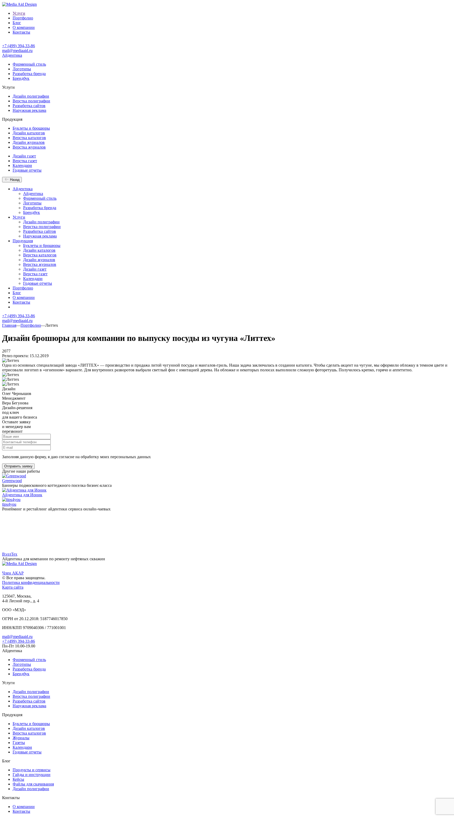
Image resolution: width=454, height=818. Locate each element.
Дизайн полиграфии (31, 96)
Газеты (19, 742)
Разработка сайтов (29, 105)
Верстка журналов (29, 147)
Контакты (21, 32)
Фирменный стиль (29, 64)
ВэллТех (9, 554)
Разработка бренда (29, 73)
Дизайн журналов (29, 142)
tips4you (9, 504)
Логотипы (22, 69)
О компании (24, 27)
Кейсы (18, 779)
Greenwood (12, 480)
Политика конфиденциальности (31, 582)
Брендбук (21, 78)
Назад (14, 180)
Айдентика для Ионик (22, 495)
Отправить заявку (18, 466)
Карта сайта (12, 587)
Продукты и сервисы (31, 770)
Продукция (23, 241)
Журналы (21, 738)
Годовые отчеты (27, 170)
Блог (17, 22)
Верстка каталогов (29, 137)
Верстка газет (25, 161)
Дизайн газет (24, 156)
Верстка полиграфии (31, 101)
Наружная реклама (29, 110)
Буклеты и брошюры (31, 128)
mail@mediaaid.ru (17, 50)
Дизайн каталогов (29, 133)
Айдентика (12, 55)
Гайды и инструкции (31, 774)
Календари (22, 165)
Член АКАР (13, 573)
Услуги (19, 13)
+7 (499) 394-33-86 (18, 46)
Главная (9, 325)
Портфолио (23, 18)
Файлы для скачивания (33, 784)
